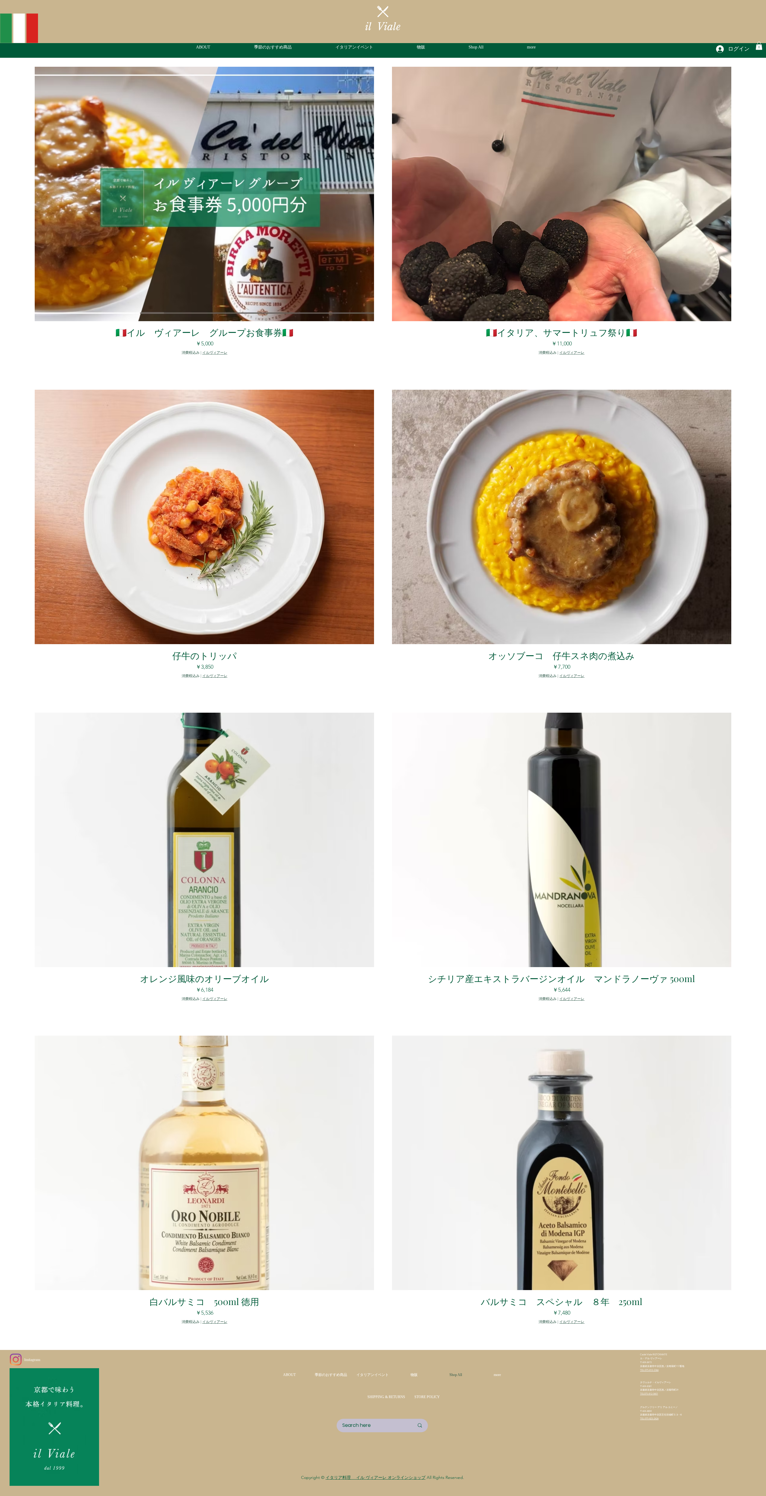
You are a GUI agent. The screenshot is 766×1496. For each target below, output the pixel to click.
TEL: (642, 1418)
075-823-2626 (652, 1418)
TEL (642, 1393)
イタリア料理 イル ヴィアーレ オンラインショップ (375, 1477)
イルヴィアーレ (214, 352)
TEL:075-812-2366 (649, 1370)
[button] (548, 47)
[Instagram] (16, 1359)
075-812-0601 (651, 1393)
